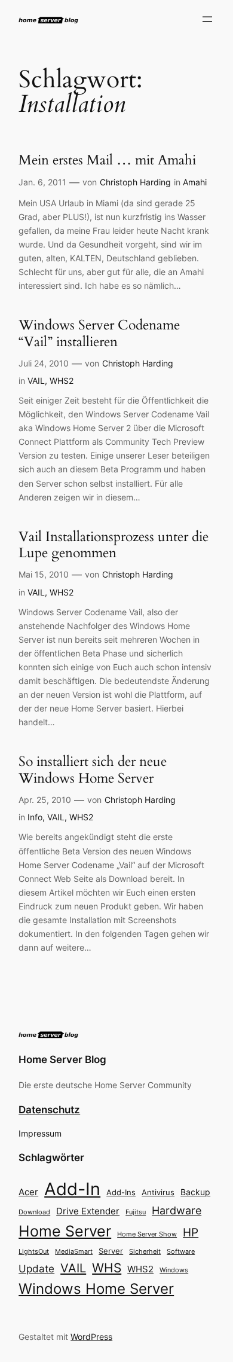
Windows (174, 1270)
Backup (195, 1192)
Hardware (176, 1210)
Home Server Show (147, 1234)
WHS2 (61, 380)
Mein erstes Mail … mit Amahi (107, 160)
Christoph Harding (135, 182)
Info (34, 817)
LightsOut (34, 1251)
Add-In (72, 1188)
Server (111, 1251)
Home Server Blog (62, 1059)
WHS (106, 1267)
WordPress (91, 1337)
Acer (28, 1192)
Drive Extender (87, 1211)
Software (181, 1251)
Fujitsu (135, 1212)
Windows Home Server (96, 1288)
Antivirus (158, 1192)
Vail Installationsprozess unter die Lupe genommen (114, 545)
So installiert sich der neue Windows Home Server (93, 769)
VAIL (36, 380)
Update (36, 1269)
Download (34, 1212)
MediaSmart (74, 1252)
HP (190, 1232)
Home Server (65, 1230)
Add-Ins (121, 1192)
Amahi (195, 182)
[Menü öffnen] (207, 19)
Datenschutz (49, 1110)
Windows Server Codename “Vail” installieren (99, 333)
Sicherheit (145, 1252)
